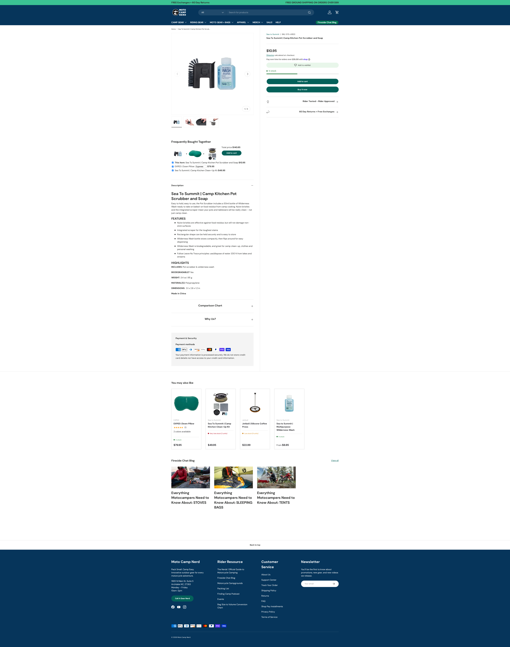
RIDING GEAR (196, 22)
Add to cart (302, 81)
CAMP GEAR (177, 22)
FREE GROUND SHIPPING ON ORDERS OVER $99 (312, 2)
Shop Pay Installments (272, 606)
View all (335, 460)
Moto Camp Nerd (183, 637)
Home (173, 29)
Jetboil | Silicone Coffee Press (254, 425)
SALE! (269, 22)
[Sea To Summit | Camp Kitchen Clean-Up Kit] (220, 404)
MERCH (256, 22)
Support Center (268, 579)
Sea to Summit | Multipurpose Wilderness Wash (286, 426)
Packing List (223, 588)
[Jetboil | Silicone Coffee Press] (255, 404)
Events (220, 599)
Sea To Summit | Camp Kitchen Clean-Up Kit (219, 425)
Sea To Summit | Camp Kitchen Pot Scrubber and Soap (194, 29)
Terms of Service (269, 617)
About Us (265, 574)
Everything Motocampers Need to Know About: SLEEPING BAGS (233, 500)
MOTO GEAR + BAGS (220, 22)
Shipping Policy (268, 590)
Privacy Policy (268, 611)
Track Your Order (269, 585)
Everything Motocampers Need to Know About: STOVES (190, 498)
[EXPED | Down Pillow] (186, 404)
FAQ (263, 601)
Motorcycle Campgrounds (230, 583)
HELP (278, 22)
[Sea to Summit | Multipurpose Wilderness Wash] (289, 404)
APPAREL (241, 22)
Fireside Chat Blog (226, 577)
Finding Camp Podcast (228, 593)
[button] (302, 65)
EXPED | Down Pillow (184, 423)
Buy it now (302, 89)
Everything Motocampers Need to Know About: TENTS (276, 498)
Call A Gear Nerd (182, 598)
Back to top (255, 545)
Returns (265, 595)
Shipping (270, 55)
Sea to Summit (272, 34)
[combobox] (256, 12)
